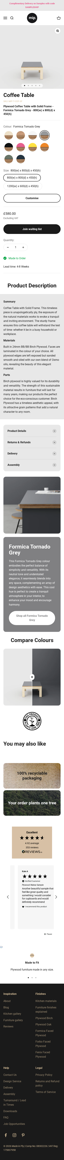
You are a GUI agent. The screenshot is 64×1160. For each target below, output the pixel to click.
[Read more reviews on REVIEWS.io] (32, 852)
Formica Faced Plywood (44, 1033)
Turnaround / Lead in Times (14, 1102)
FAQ (5, 1117)
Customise (32, 198)
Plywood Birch (44, 1018)
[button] (8, 897)
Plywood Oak (43, 1024)
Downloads (10, 1111)
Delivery (8, 1087)
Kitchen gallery (12, 1013)
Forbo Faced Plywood (43, 1044)
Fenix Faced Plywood (42, 1054)
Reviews (8, 1026)
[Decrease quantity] (8, 247)
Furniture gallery (13, 1020)
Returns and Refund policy (47, 1083)
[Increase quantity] (23, 247)
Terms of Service (45, 1092)
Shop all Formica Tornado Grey (32, 618)
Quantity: (8, 240)
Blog (6, 1007)
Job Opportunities (14, 1124)
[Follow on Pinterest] (23, 1135)
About (7, 1001)
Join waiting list (32, 229)
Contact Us (10, 1074)
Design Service (12, 1081)
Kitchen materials (45, 1001)
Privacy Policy (43, 1074)
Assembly (9, 1094)
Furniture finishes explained (45, 1009)
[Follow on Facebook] (5, 1135)
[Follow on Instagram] (14, 1135)
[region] (32, 897)
